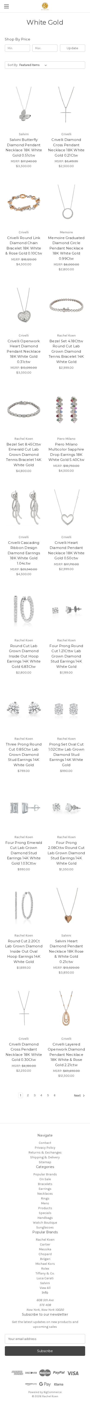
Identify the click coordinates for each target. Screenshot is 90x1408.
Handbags (45, 1218)
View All (45, 1288)
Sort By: (13, 65)
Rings (45, 1198)
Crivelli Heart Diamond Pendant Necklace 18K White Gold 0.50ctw (66, 550)
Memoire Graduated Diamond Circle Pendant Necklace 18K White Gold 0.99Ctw (66, 248)
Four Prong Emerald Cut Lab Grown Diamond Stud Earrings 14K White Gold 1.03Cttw (23, 852)
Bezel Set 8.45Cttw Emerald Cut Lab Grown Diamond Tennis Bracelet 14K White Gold (23, 454)
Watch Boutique (45, 1223)
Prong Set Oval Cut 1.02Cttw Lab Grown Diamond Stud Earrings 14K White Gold (66, 754)
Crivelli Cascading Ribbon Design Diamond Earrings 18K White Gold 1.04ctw (24, 552)
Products (45, 1208)
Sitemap (45, 1162)
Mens (45, 1203)
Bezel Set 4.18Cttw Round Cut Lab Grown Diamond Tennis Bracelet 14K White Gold (66, 351)
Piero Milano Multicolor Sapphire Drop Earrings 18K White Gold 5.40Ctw (66, 452)
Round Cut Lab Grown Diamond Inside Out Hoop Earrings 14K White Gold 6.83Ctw (24, 656)
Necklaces (45, 1194)
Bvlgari (45, 1259)
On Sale (45, 1179)
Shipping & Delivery (45, 1157)
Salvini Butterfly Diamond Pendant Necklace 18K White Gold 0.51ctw (24, 147)
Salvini (45, 1283)
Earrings (45, 1189)
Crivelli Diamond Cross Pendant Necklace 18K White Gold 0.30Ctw (24, 1052)
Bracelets (45, 1184)
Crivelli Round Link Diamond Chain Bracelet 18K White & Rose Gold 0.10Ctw (23, 246)
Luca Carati (45, 1278)
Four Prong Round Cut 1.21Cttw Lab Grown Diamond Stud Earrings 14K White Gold (66, 656)
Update (72, 48)
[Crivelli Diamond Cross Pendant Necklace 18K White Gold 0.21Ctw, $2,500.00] (66, 105)
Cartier (45, 1244)
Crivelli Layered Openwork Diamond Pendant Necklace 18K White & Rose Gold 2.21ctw (66, 1054)
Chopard (45, 1254)
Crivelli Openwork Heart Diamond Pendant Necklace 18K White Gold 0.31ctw (24, 351)
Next (77, 1096)
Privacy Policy (45, 1148)
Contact (45, 1143)
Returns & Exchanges (45, 1152)
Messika (45, 1249)
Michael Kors (45, 1264)
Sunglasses (45, 1227)
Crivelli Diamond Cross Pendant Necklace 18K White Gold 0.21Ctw (66, 147)
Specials (45, 1213)
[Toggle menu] (6, 6)
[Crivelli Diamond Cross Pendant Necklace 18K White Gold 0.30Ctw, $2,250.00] (24, 1009)
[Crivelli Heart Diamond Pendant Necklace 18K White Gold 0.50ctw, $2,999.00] (66, 507)
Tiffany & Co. (45, 1273)
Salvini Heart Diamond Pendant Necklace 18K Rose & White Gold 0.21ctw (66, 951)
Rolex (45, 1269)
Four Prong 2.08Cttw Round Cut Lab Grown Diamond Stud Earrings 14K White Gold (66, 852)
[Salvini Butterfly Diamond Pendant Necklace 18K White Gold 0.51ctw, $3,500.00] (24, 105)
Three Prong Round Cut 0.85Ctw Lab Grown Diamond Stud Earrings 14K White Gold (24, 754)
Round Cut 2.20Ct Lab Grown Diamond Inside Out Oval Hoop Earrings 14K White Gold (23, 951)
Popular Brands (45, 1174)
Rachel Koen (45, 1240)
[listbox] (34, 65)
